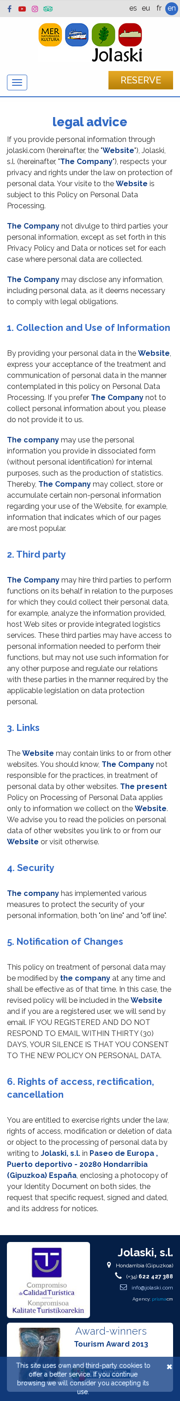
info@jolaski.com (151, 1287)
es (133, 8)
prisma (162, 1298)
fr (159, 8)
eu (146, 8)
